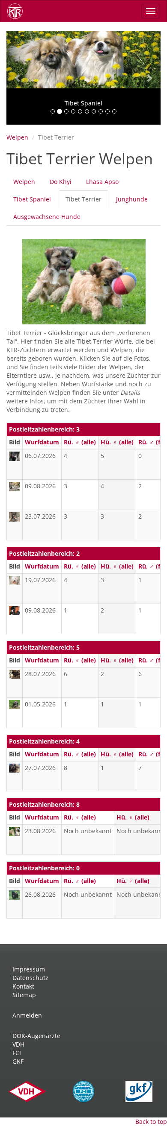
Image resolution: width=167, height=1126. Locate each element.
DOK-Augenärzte (36, 1036)
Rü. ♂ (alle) (80, 442)
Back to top (151, 1121)
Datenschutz (30, 978)
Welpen (17, 137)
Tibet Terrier (87, 201)
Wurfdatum (42, 442)
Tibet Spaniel (32, 199)
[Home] (18, 11)
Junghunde (132, 199)
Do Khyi (61, 182)
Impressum (28, 969)
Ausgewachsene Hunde (47, 217)
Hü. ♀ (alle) (117, 442)
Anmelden (27, 1015)
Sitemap (24, 995)
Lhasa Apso (102, 182)
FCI (16, 1053)
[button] (18, 78)
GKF (18, 1061)
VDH (18, 1044)
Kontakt (23, 986)
